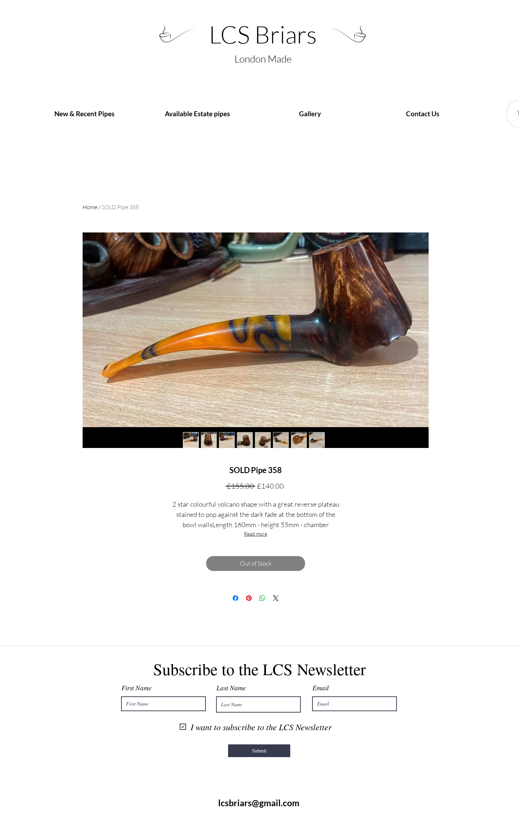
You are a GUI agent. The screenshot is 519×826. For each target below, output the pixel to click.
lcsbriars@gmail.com (258, 802)
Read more (255, 534)
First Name (136, 687)
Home (90, 207)
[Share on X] (276, 598)
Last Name (231, 687)
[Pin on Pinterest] (249, 598)
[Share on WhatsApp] (262, 598)
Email (320, 687)
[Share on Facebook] (235, 598)
